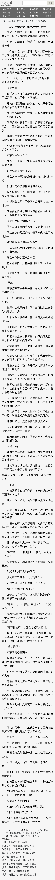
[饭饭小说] (6, 3)
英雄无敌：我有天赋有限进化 (17, 849)
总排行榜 (47, 16)
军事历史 (20, 12)
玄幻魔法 (20, 9)
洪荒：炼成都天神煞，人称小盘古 (19, 864)
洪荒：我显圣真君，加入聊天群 (18, 860)
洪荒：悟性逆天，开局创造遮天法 (19, 874)
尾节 (39, 830)
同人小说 (7, 16)
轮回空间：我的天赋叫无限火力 (18, 846)
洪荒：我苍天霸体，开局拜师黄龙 (19, 867)
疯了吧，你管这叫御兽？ (14, 856)
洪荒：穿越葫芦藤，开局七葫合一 (32, 21)
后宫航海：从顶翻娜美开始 (15, 871)
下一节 (32, 830)
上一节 (16, 830)
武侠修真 (34, 9)
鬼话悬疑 (34, 12)
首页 (3, 21)
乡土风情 (34, 16)
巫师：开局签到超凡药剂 (14, 842)
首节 (8, 830)
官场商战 (20, 16)
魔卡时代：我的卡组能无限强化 (24, 836)
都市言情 (7, 9)
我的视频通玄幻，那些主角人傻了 (25, 833)
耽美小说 (47, 12)
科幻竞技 (7, 12)
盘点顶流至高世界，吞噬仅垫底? (18, 853)
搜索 (50, 3)
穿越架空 (47, 9)
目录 (46, 830)
